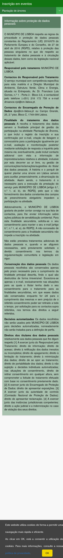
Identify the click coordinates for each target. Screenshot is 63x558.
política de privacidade (17, 553)
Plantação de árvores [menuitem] (14, 10)
